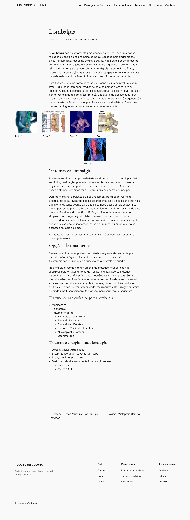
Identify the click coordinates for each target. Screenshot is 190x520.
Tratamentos (121, 5)
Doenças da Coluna (96, 5)
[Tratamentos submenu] (130, 5)
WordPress (32, 503)
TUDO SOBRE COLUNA (30, 5)
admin (71, 39)
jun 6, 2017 (54, 39)
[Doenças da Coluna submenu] (109, 5)
